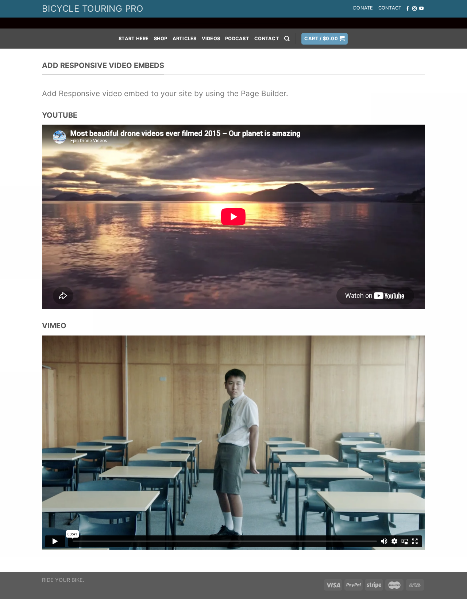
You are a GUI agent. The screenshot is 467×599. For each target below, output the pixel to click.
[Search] (287, 39)
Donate (363, 8)
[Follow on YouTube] (421, 8)
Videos (211, 38)
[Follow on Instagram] (414, 8)
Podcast (237, 38)
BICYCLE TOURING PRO (92, 8)
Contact (390, 8)
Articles (185, 38)
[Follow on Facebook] (407, 8)
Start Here (134, 38)
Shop (160, 38)
